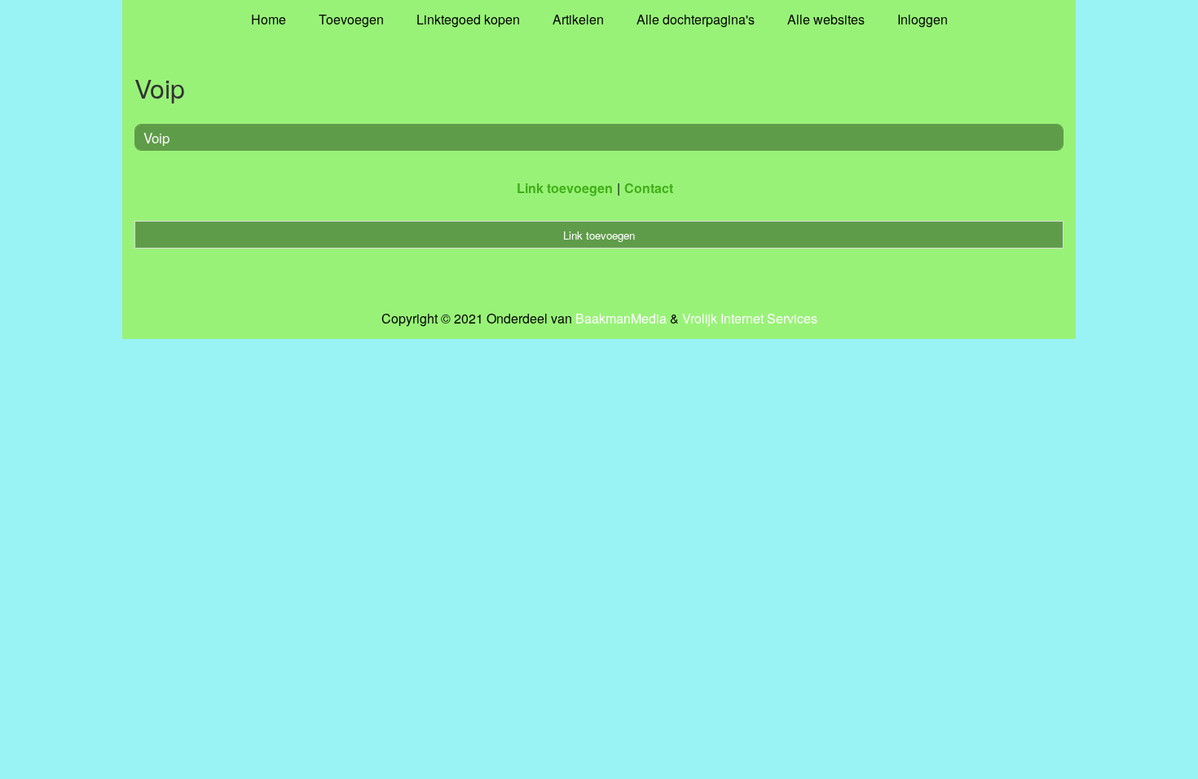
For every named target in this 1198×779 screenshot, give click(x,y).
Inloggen (922, 19)
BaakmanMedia (621, 318)
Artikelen (578, 19)
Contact (648, 187)
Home (268, 19)
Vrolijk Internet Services (749, 318)
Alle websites (826, 19)
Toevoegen (351, 19)
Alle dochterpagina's (695, 19)
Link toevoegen (565, 187)
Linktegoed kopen (468, 19)
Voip (156, 137)
